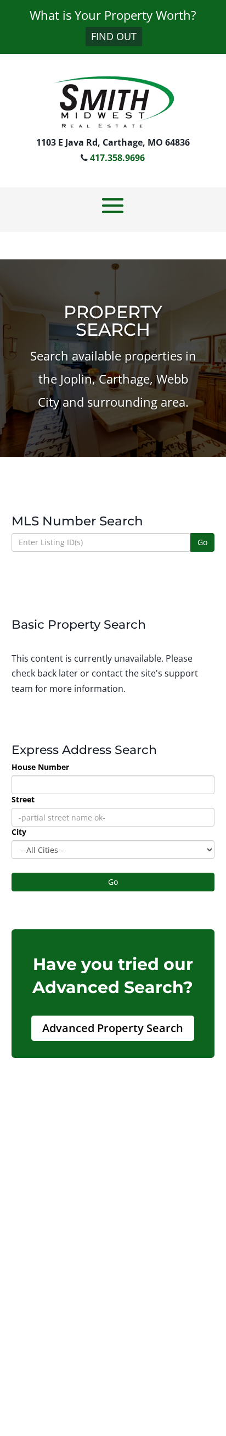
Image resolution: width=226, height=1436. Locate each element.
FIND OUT (114, 36)
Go (202, 542)
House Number (40, 767)
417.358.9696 (117, 158)
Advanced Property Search (112, 1028)
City (19, 832)
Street (23, 799)
